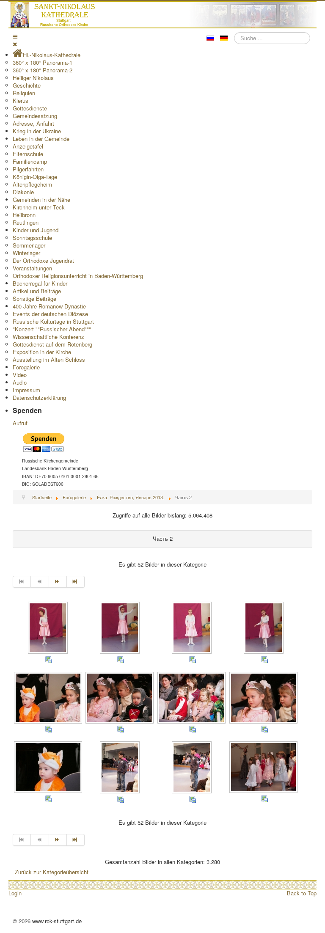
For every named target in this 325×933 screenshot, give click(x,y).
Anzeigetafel (28, 146)
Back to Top (302, 893)
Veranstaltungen (32, 268)
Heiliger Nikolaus (33, 78)
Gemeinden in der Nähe (41, 199)
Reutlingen (26, 222)
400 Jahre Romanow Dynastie (49, 306)
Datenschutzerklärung (39, 398)
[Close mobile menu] (15, 44)
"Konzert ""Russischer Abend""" (52, 329)
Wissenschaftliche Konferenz (48, 337)
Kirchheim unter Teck (39, 207)
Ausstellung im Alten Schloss (49, 359)
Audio (20, 382)
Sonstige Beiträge (34, 298)
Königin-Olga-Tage (35, 177)
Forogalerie (26, 367)
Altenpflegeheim (32, 184)
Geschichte (27, 85)
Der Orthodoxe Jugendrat (43, 260)
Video (20, 375)
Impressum (26, 390)
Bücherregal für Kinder (40, 283)
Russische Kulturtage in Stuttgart (53, 321)
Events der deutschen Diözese (50, 314)
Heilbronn (24, 215)
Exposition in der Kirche (42, 352)
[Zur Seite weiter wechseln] (58, 582)
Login (15, 893)
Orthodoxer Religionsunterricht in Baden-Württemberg (78, 276)
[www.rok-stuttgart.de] (164, 15)
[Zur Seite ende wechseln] (76, 582)
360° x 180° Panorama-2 (42, 70)
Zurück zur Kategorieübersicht (51, 872)
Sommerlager (29, 245)
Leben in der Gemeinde (41, 139)
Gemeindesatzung (35, 116)
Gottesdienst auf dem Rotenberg (52, 344)
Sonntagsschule (32, 238)
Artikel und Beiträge (37, 291)
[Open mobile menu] (15, 36)
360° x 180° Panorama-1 (42, 62)
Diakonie (23, 192)
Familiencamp (30, 161)
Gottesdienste (30, 108)
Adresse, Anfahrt (33, 123)
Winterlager (26, 253)
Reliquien (24, 93)
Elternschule (28, 154)
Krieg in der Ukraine (37, 131)
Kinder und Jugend (35, 230)
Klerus (20, 100)
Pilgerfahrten (28, 169)
